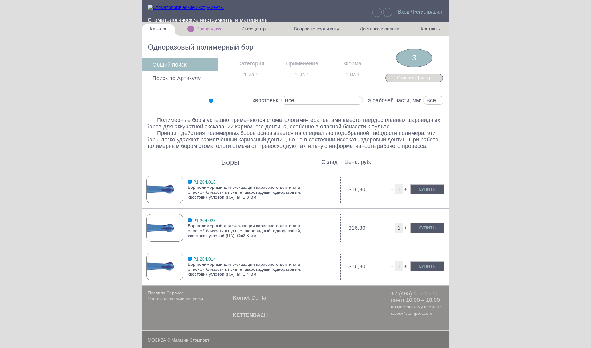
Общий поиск (169, 65)
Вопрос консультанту (316, 31)
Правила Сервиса (166, 292)
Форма (352, 63)
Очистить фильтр (414, 77)
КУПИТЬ (427, 189)
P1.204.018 (204, 182)
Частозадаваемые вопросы (175, 298)
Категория (251, 63)
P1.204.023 (204, 220)
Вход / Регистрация (420, 11)
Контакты (427, 31)
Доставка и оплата (379, 31)
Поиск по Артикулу (176, 78)
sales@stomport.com (411, 313)
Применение (302, 63)
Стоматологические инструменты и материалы (208, 20)
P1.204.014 (204, 259)
